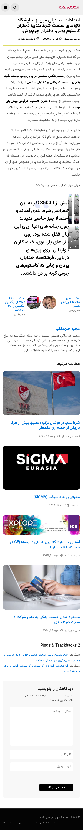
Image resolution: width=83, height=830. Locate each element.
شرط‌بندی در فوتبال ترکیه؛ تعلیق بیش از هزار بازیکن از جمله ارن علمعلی (45, 425)
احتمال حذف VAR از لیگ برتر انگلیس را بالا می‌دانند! (15, 306)
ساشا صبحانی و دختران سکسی (47, 82)
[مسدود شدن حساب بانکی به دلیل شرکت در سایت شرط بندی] (41, 587)
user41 (76, 506)
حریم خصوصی (47, 823)
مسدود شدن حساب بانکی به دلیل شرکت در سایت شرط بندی (46, 619)
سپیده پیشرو (72, 556)
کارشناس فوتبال (71, 436)
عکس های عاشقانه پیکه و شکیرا (70, 304)
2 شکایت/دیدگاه (26, 39)
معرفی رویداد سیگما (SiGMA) (56, 497)
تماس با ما (20, 823)
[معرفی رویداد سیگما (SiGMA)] (41, 468)
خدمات (7, 823)
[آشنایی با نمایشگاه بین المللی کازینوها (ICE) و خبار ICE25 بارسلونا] (41, 525)
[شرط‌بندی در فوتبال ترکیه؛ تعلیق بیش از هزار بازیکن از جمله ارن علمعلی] (41, 393)
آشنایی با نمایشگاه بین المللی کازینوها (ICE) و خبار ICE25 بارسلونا (44, 544)
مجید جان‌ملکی (72, 39)
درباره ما (32, 823)
